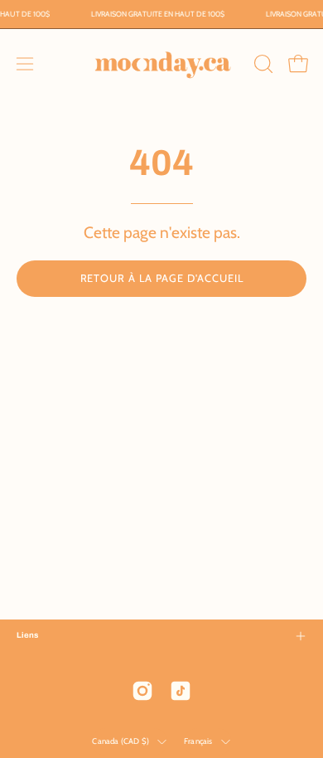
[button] (261, 63)
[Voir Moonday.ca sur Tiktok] (180, 690)
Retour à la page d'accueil (161, 278)
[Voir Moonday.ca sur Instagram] (142, 690)
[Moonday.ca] (162, 64)
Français (198, 741)
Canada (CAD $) (120, 741)
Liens (27, 635)
